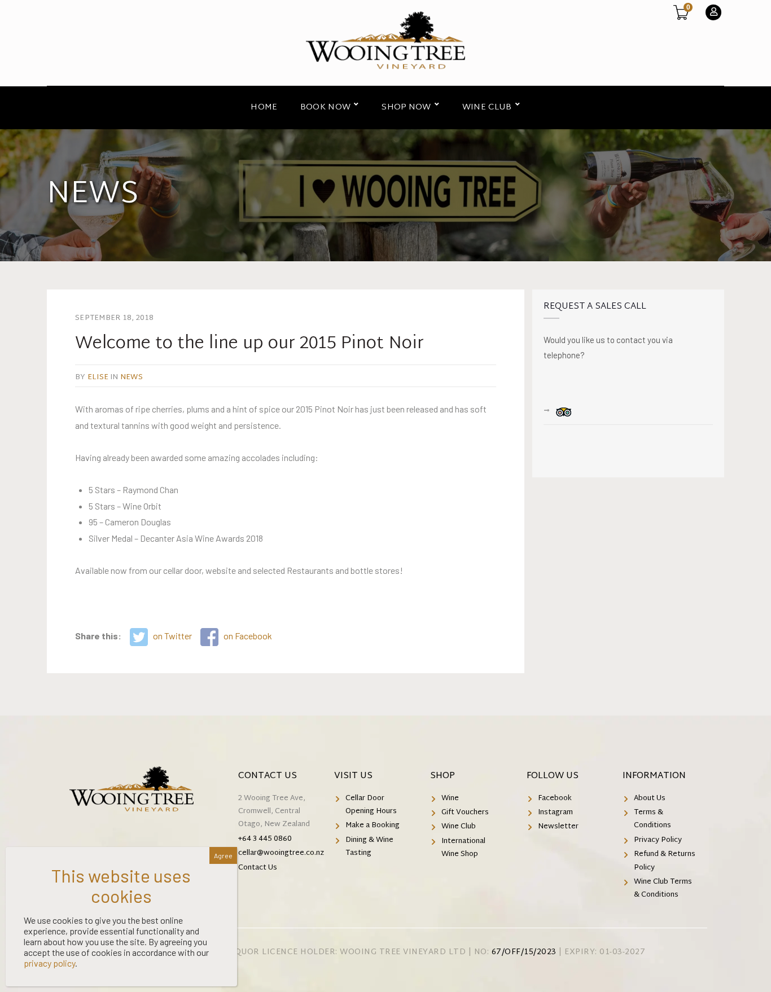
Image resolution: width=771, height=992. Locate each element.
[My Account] (713, 12)
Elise (97, 377)
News (131, 377)
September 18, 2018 (114, 318)
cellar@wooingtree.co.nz (281, 853)
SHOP (442, 776)
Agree (223, 855)
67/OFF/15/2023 (524, 952)
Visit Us (353, 776)
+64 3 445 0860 (265, 839)
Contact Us (267, 776)
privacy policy (49, 963)
